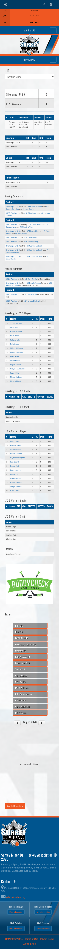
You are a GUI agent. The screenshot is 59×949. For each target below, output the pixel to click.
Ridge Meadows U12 (22, 656)
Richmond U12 (20, 650)
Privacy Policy (47, 938)
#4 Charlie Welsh (26, 227)
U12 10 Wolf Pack (21, 687)
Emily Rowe (14, 356)
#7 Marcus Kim (32, 231)
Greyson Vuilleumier (17, 369)
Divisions (29, 60)
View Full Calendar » (15, 805)
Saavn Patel (14, 373)
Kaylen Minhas (15, 364)
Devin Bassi (14, 491)
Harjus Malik (14, 466)
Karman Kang (15, 445)
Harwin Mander (16, 331)
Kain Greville (15, 462)
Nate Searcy (15, 344)
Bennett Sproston (16, 352)
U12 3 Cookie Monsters (24, 694)
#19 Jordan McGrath (34, 246)
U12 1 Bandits (20, 681)
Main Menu (30, 30)
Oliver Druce (15, 441)
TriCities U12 (20, 669)
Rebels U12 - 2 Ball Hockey (25, 644)
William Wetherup (16, 348)
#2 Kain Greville (31, 279)
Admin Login (29, 943)
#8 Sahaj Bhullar (21, 233)
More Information (15, 912)
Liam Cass (14, 474)
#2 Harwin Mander (35, 206)
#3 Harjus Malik (31, 294)
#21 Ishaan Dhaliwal (31, 301)
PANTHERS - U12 (21, 638)
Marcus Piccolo (15, 381)
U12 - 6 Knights (21, 675)
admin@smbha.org (15, 897)
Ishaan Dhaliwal (16, 453)
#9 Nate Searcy (28, 209)
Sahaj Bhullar (15, 340)
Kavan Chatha (15, 470)
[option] (29, 17)
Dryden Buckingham (17, 457)
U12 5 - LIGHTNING (22, 706)
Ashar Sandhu (15, 327)
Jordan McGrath (16, 323)
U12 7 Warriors (11, 213)
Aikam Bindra (15, 360)
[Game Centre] (30, 19)
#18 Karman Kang (31, 241)
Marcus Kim (14, 335)
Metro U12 (19, 631)
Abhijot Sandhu (16, 486)
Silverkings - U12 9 (13, 206)
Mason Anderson (16, 377)
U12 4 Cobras (20, 700)
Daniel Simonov (16, 482)
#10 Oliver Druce (30, 213)
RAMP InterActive (14, 938)
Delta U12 (19, 625)
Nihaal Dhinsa (15, 478)
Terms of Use (31, 938)
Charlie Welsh (15, 449)
